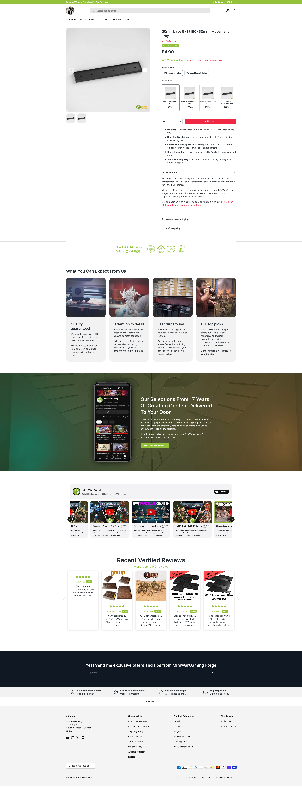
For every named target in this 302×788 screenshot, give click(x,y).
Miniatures (226, 721)
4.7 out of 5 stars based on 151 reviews (204, 60)
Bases (92, 19)
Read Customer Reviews (155, 445)
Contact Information (138, 726)
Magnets (178, 731)
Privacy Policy (135, 746)
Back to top (151, 701)
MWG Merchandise (183, 746)
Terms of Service (136, 741)
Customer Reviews (137, 721)
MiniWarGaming (169, 41)
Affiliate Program (136, 752)
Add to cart (210, 121)
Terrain (103, 19)
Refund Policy (135, 736)
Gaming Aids (180, 741)
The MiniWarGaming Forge (82, 777)
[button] (234, 10)
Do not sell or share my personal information (219, 777)
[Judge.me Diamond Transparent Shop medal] (151, 249)
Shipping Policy (135, 731)
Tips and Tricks (228, 726)
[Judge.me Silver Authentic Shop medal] (171, 249)
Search (179, 777)
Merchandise (119, 19)
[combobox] (150, 10)
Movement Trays (74, 19)
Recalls (131, 757)
